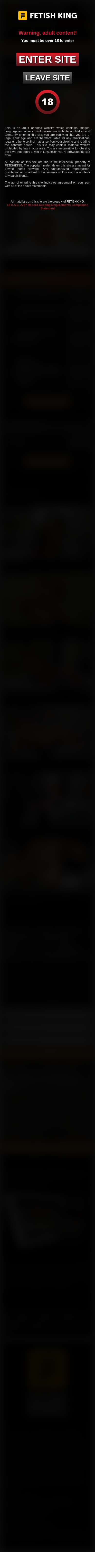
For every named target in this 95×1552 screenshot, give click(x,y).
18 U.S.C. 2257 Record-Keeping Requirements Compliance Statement (47, 206)
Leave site (47, 77)
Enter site (47, 59)
